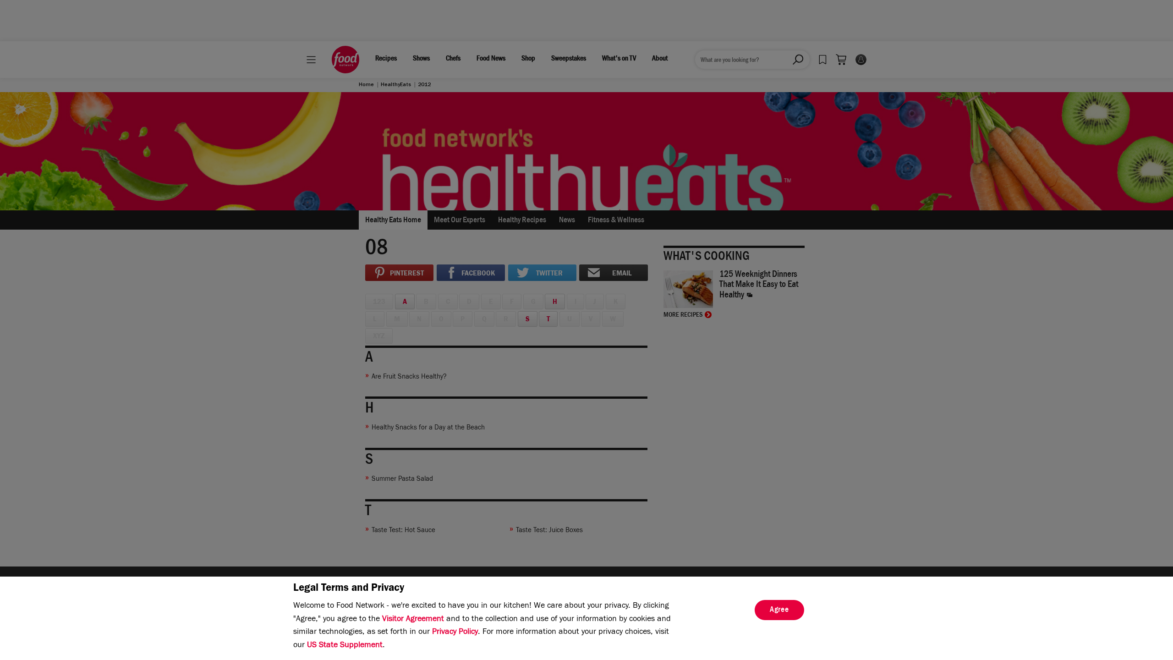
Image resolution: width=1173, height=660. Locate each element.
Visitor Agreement (413, 620)
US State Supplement (345, 646)
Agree (779, 610)
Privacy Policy (455, 632)
